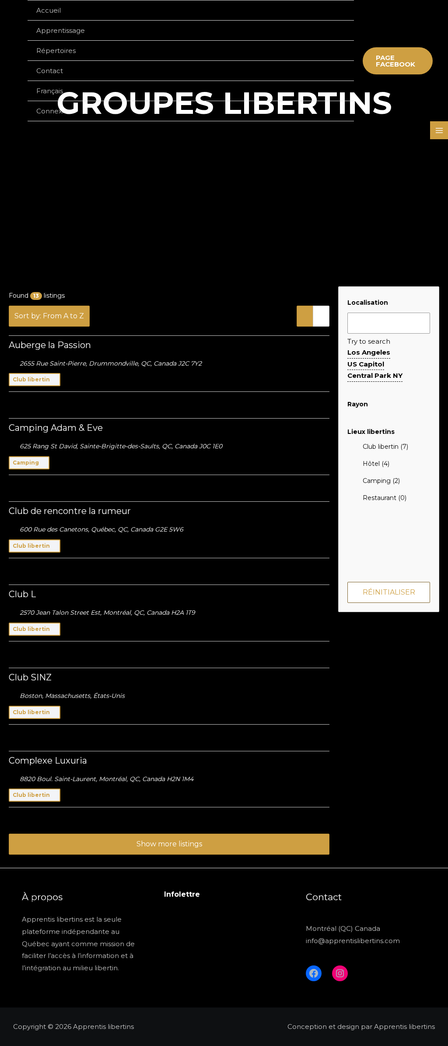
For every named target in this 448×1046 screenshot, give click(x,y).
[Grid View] (321, 316)
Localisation (367, 302)
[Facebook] (314, 973)
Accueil (48, 10)
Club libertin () (385, 447)
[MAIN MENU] (439, 130)
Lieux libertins (371, 432)
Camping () (381, 481)
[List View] (305, 316)
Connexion (54, 111)
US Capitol (365, 364)
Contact (49, 71)
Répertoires (56, 50)
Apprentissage (60, 30)
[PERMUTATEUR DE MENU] (336, 30)
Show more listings (169, 844)
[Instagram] (340, 973)
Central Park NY (374, 375)
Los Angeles (368, 352)
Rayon (357, 404)
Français (49, 91)
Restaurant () (384, 498)
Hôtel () (376, 464)
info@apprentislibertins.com (353, 941)
